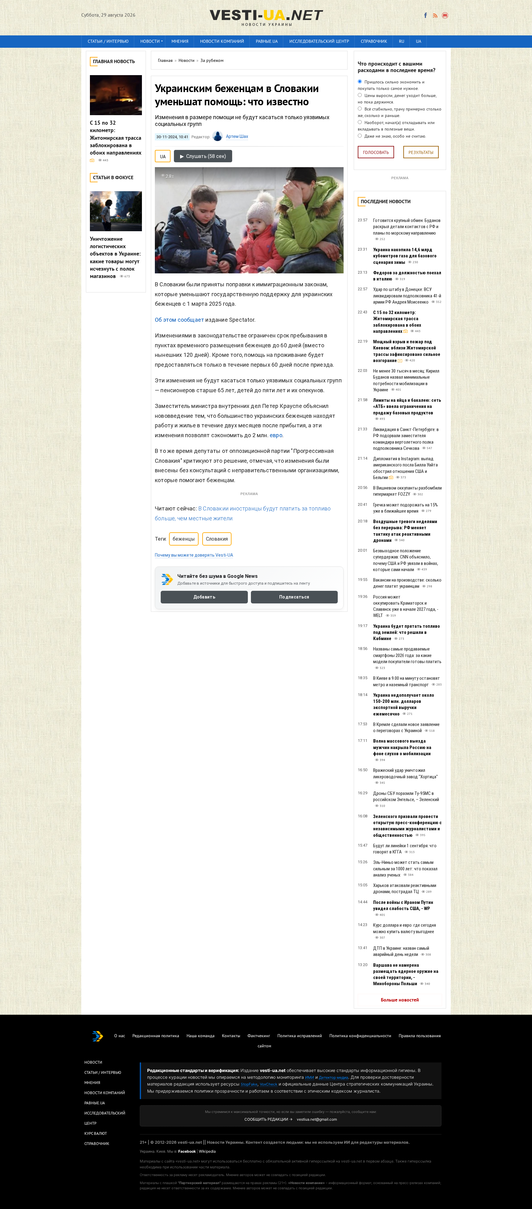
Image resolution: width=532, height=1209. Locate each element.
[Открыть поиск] (445, 15)
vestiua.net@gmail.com (317, 1119)
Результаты (421, 152)
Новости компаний (222, 41)
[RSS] (435, 15)
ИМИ (309, 1077)
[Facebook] (425, 15)
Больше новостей (400, 1000)
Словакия (217, 539)
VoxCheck (268, 1084)
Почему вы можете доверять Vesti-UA (194, 555)
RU (401, 41)
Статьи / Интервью (102, 1072)
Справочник (374, 41)
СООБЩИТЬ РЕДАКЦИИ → (268, 1119)
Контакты (231, 1036)
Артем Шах (237, 136)
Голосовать (376, 152)
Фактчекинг (259, 1036)
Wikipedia (207, 1151)
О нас (119, 1036)
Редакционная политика (155, 1036)
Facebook (187, 1151)
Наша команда (201, 1036)
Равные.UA (267, 41)
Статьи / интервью (108, 41)
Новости (150, 41)
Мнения (179, 41)
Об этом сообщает (179, 319)
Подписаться (294, 596)
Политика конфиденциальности (360, 1036)
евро (276, 435)
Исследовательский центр (319, 41)
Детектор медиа (333, 1077)
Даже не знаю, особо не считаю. (394, 136)
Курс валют (95, 1133)
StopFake (249, 1084)
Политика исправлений (299, 1036)
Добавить (204, 596)
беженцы (184, 539)
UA (418, 41)
